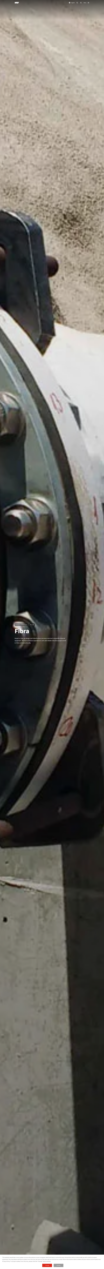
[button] (47, 1265)
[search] (77, 2)
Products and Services (22, 625)
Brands (32, 625)
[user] (81, 2)
